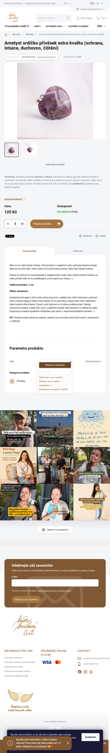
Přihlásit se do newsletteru (26, 599)
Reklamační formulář (13, 667)
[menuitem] (17, 26)
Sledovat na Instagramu (57, 530)
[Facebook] (79, 671)
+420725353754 (90, 664)
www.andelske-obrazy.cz (55, 721)
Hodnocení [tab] (78, 251)
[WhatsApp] (91, 671)
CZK (97, 3)
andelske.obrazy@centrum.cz (96, 658)
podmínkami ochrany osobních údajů (54, 591)
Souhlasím (90, 737)
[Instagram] (85, 671)
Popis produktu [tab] (30, 251)
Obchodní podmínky (13, 3)
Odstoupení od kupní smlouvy (17, 671)
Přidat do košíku (42, 223)
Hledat (68, 18)
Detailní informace (13, 199)
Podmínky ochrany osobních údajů (40, 3)
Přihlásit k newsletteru (55, 365)
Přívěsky (21, 381)
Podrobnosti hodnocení (46, 57)
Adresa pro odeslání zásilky (16, 676)
